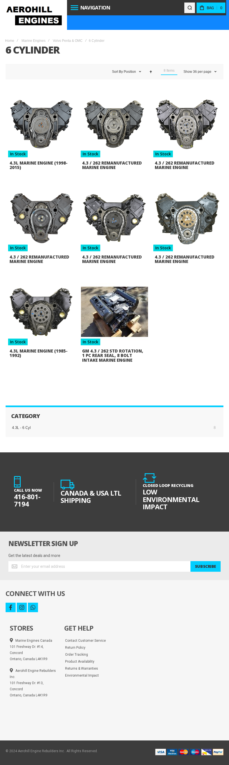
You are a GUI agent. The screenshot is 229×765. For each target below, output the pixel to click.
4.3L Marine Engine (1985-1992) (38, 353)
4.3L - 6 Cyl (21, 428)
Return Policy (75, 648)
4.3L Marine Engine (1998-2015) (38, 165)
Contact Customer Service (85, 641)
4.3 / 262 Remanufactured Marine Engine (112, 165)
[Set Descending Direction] (151, 72)
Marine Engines (34, 41)
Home (9, 41)
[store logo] (33, 15)
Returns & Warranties (81, 668)
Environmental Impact (82, 675)
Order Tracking (76, 655)
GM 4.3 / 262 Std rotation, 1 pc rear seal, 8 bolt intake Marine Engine (112, 355)
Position (130, 72)
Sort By (117, 72)
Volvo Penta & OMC (68, 41)
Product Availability (79, 661)
